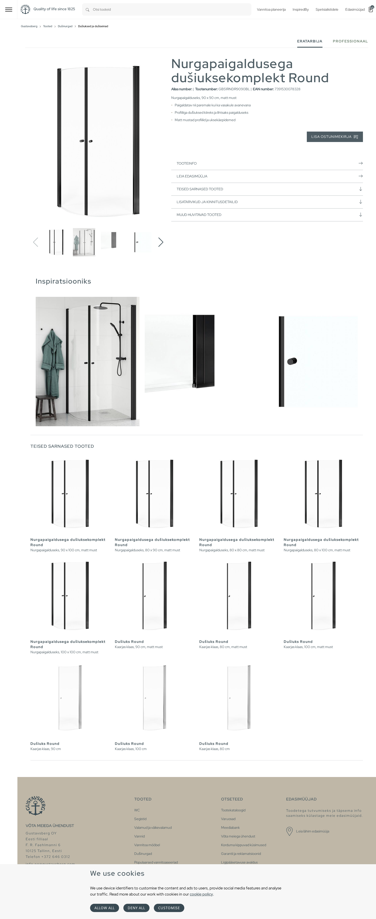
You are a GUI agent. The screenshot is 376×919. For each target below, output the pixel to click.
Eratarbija (309, 41)
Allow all (104, 908)
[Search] (87, 9)
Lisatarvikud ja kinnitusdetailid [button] (207, 202)
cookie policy (201, 894)
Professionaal (350, 41)
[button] (161, 242)
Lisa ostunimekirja (331, 136)
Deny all (136, 908)
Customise (169, 908)
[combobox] (172, 9)
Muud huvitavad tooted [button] (199, 214)
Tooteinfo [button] (187, 163)
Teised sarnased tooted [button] (200, 189)
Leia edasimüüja (192, 176)
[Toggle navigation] (8, 9)
